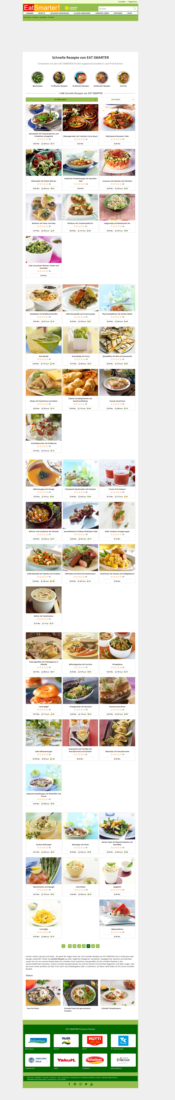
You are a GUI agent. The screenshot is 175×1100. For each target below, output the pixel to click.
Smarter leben (102, 13)
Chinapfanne (117, 664)
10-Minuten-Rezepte (80, 86)
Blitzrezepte (37, 86)
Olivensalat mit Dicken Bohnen (43, 181)
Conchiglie (44, 929)
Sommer (29, 13)
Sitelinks (45, 1077)
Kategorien (62, 1079)
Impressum (65, 1077)
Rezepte (41, 13)
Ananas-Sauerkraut (117, 401)
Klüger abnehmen (82, 13)
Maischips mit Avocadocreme (117, 751)
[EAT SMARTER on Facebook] (69, 1084)
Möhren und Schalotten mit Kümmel (44, 531)
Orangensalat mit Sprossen (81, 707)
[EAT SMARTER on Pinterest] (75, 1084)
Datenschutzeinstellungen (90, 1077)
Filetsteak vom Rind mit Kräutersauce (80, 574)
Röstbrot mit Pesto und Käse (43, 223)
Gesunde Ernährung (59, 13)
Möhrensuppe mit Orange (43, 489)
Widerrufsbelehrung (109, 1077)
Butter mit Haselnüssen (43, 616)
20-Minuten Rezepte (102, 86)
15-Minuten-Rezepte (59, 86)
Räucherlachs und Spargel (43, 887)
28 (84, 946)
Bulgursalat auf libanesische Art (117, 223)
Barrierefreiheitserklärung (37, 1079)
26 (74, 946)
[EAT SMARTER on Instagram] (80, 1084)
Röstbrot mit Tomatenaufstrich (80, 223)
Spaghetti (117, 887)
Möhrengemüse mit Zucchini (80, 664)
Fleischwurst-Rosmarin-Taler (117, 136)
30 (93, 946)
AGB (59, 1077)
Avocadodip (43, 356)
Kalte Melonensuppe (43, 751)
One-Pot (123, 86)
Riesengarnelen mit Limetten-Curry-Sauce (80, 136)
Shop (129, 13)
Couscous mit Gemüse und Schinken (117, 181)
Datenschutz (75, 1077)
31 (98, 946)
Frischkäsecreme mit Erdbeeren (44, 443)
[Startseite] (41, 7)
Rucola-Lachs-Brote (117, 707)
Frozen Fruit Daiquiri (117, 489)
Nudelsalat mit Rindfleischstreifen (44, 314)
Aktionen (118, 13)
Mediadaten (52, 1079)
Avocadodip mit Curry (81, 356)
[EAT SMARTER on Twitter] (86, 1084)
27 (79, 946)
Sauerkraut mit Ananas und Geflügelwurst (117, 574)
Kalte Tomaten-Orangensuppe (117, 531)
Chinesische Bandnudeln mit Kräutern (80, 489)
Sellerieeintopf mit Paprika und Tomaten (43, 574)
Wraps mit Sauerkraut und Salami (43, 401)
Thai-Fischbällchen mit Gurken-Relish (117, 314)
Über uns (30, 1077)
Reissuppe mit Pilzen (80, 844)
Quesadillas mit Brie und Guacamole (117, 356)
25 (70, 946)
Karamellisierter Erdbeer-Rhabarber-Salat (81, 531)
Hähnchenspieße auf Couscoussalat (80, 314)
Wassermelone (117, 929)
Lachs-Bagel (44, 707)
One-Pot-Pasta (33, 1008)
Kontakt (53, 1077)
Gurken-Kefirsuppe (43, 844)
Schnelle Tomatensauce (111, 1008)
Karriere (38, 1077)
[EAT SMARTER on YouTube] (91, 1084)
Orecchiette (80, 887)
